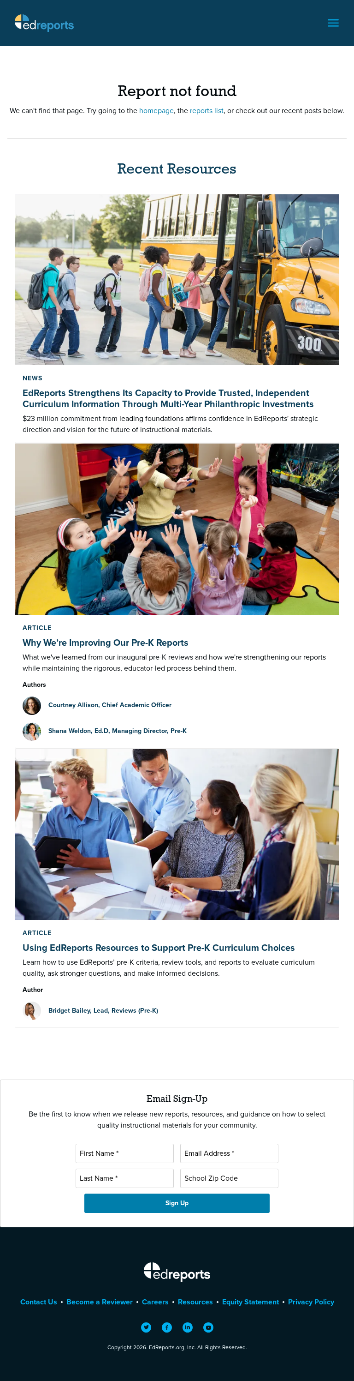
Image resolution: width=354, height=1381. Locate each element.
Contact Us (38, 1302)
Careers (155, 1302)
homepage (156, 110)
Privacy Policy (311, 1302)
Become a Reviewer (99, 1302)
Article (37, 628)
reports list (207, 110)
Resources (195, 1302)
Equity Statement (250, 1302)
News (32, 378)
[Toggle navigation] (333, 23)
